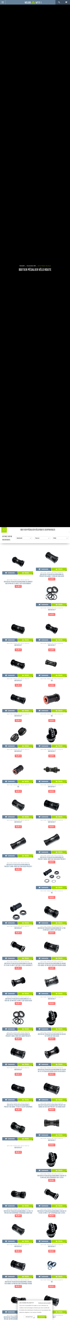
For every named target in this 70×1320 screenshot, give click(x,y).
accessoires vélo (31, 265)
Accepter (42, 1316)
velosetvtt (22, 265)
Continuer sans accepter (44, 1303)
